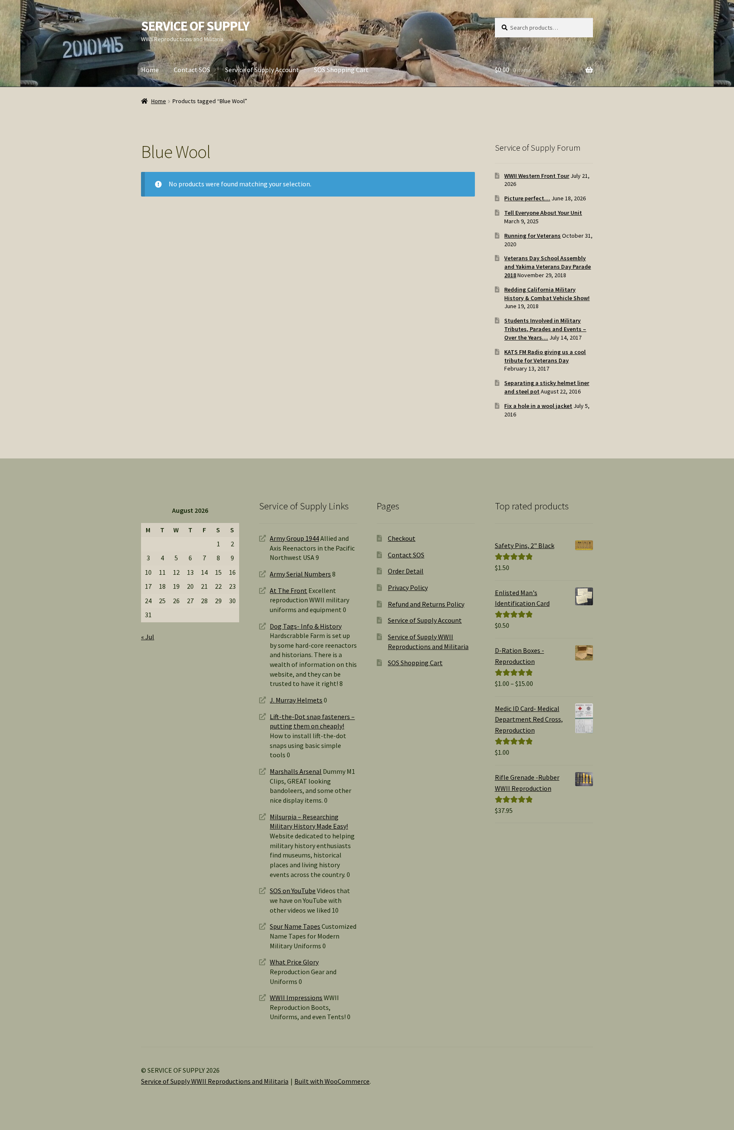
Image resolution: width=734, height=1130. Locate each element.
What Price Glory (294, 962)
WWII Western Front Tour (536, 176)
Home (150, 69)
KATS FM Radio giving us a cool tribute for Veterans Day (545, 356)
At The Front (288, 590)
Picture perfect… (527, 198)
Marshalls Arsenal (296, 771)
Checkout (401, 538)
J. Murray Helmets (296, 700)
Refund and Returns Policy (426, 604)
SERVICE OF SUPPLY (195, 25)
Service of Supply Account (262, 69)
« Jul (147, 636)
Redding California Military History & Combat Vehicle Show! (547, 294)
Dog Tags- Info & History (306, 626)
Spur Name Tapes (295, 926)
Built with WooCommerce (332, 1081)
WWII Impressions (296, 997)
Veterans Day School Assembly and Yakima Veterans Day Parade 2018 (547, 266)
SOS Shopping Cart (341, 69)
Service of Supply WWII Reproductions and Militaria (214, 1081)
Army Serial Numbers (300, 574)
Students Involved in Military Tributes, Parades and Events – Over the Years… (545, 329)
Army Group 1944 (294, 538)
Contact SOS (192, 69)
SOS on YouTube (293, 890)
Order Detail (405, 571)
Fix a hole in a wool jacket (538, 406)
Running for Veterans (532, 235)
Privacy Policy (408, 587)
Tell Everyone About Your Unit (543, 212)
